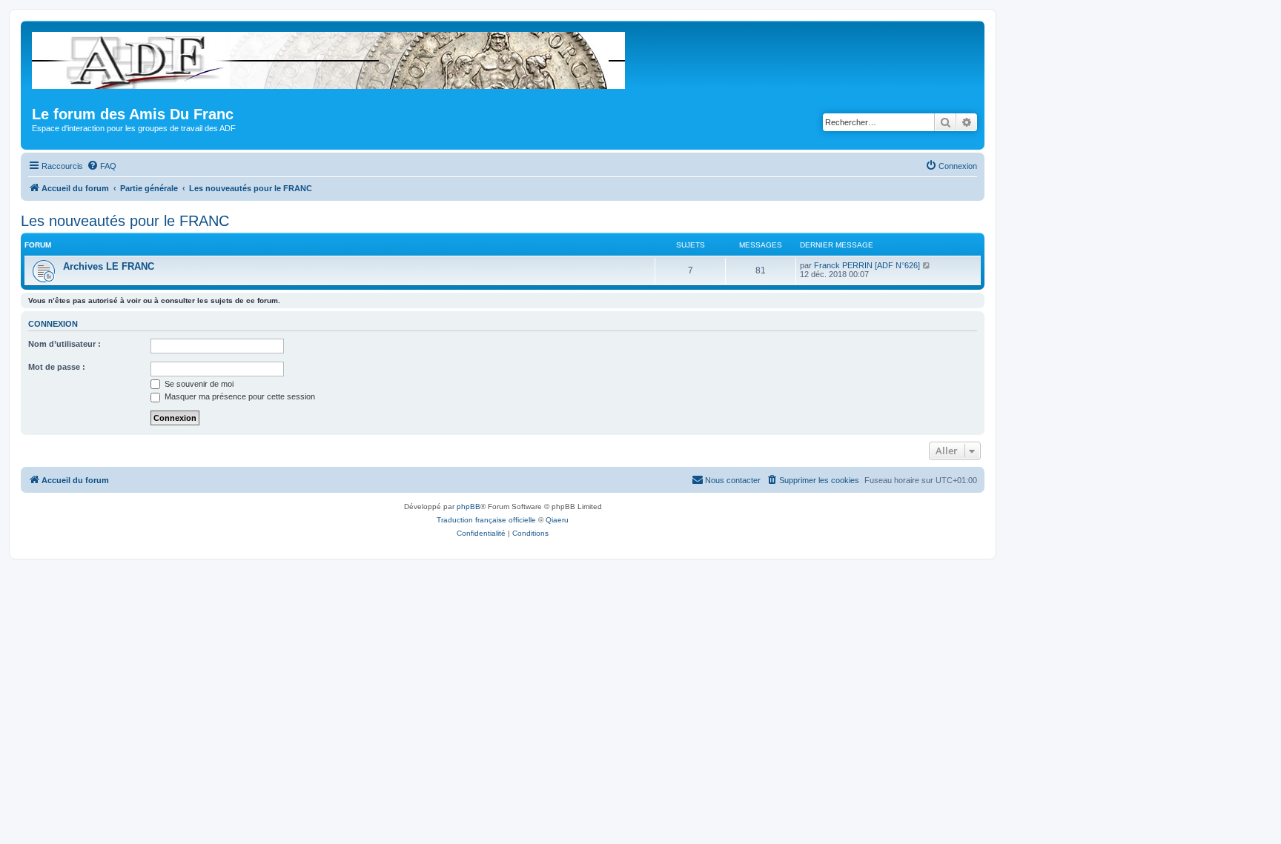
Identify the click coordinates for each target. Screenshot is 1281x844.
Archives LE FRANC (108, 266)
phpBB (468, 506)
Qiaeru (557, 520)
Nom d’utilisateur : (64, 343)
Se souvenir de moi (198, 383)
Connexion (53, 323)
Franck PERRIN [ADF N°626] (867, 265)
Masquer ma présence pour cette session (238, 396)
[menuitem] (101, 166)
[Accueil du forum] (329, 57)
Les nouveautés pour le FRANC (125, 221)
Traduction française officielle (486, 520)
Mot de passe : (56, 366)
